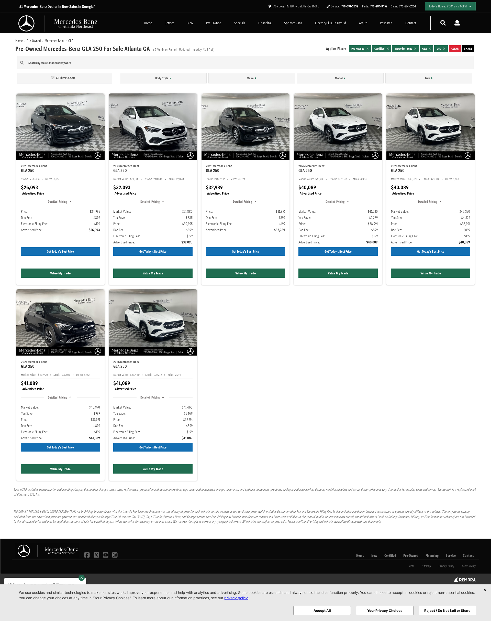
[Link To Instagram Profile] (115, 554)
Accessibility (469, 566)
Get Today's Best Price (60, 251)
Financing (264, 22)
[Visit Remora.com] (465, 581)
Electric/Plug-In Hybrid (330, 22)
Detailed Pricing (57, 202)
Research (386, 22)
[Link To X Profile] (96, 554)
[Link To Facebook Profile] (87, 554)
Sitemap (426, 566)
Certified (390, 555)
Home (148, 22)
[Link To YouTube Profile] (106, 554)
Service (169, 22)
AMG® (363, 22)
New (190, 22)
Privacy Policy (446, 566)
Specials (239, 22)
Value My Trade (60, 273)
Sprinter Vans (293, 22)
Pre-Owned (213, 22)
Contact (410, 22)
